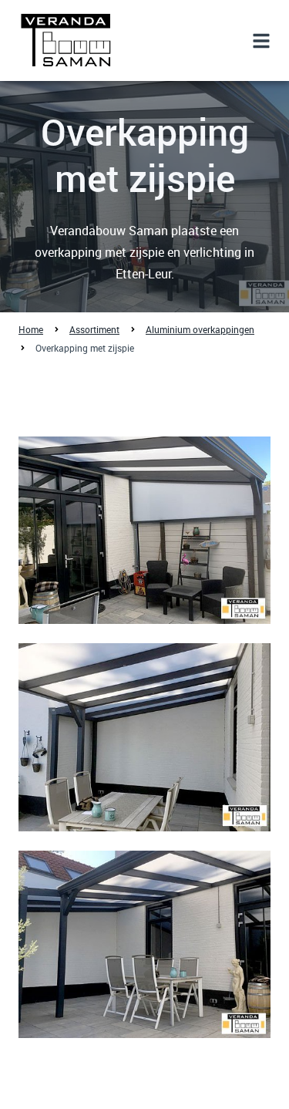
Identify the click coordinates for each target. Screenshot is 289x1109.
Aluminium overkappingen (200, 329)
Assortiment (94, 329)
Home (30, 329)
